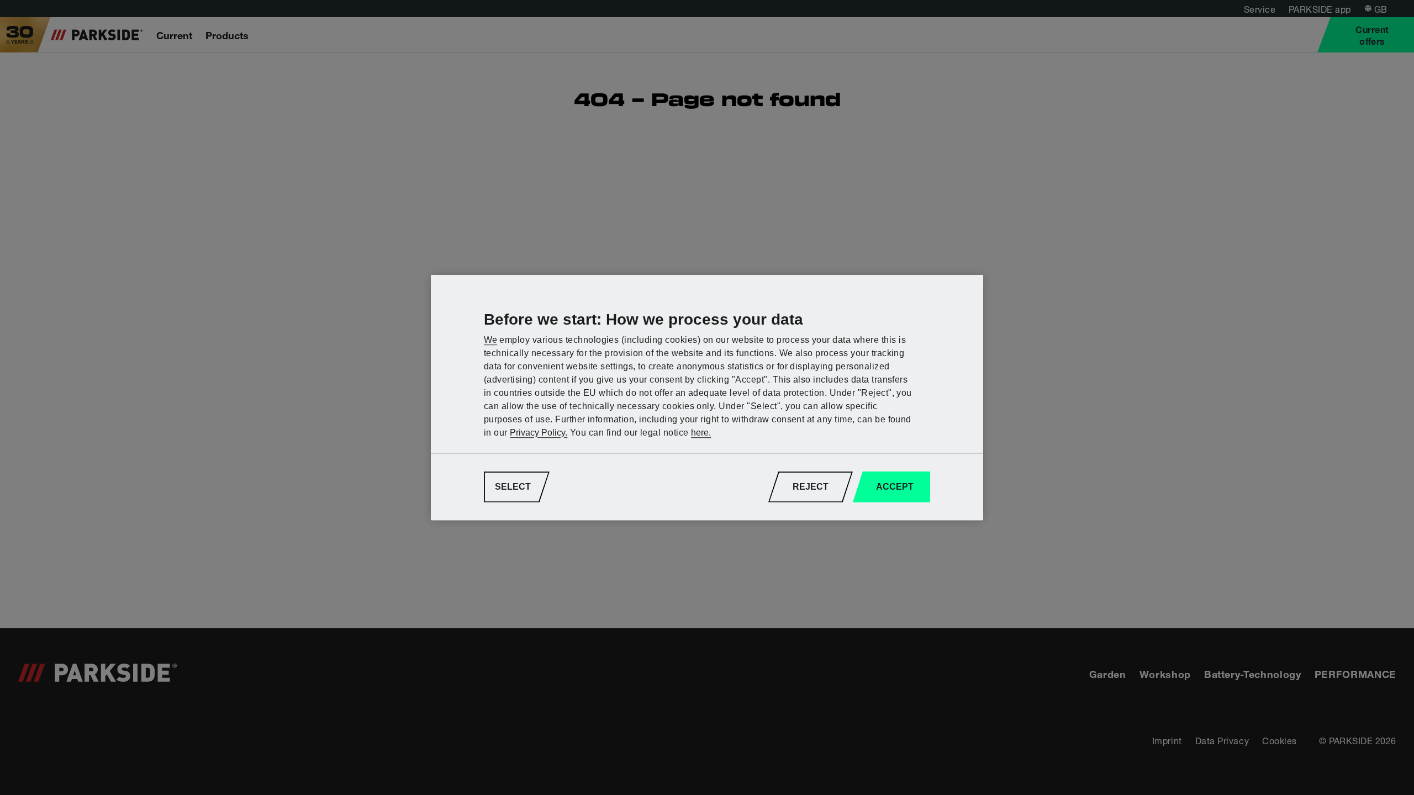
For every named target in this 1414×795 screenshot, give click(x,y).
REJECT (811, 486)
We (490, 339)
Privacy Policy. (538, 432)
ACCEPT (895, 486)
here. (701, 432)
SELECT (513, 486)
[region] (707, 397)
